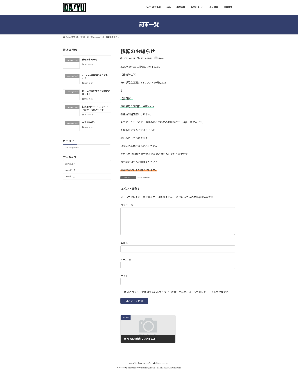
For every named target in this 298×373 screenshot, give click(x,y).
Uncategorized (144, 177)
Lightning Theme (148, 367)
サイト (124, 275)
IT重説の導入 (88, 122)
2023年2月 (70, 164)
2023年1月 (70, 170)
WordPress (132, 367)
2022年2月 (70, 176)
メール (125, 259)
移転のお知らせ (89, 59)
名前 (124, 243)
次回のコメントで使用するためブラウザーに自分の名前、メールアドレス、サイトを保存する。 (177, 292)
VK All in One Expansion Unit (169, 367)
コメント (126, 205)
